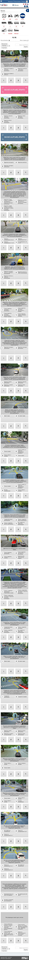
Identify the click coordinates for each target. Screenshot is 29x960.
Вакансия (10, 1)
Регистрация (17, 1)
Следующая (4, 47)
